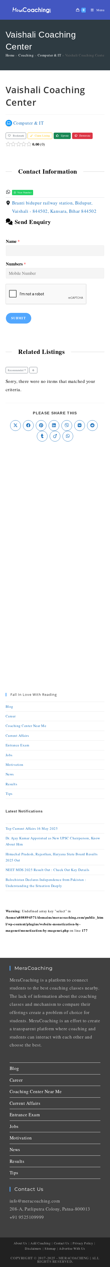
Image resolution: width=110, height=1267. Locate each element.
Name (13, 241)
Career (11, 716)
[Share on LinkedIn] (54, 425)
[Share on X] (15, 425)
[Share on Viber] (66, 425)
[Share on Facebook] (28, 425)
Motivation (14, 764)
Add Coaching (40, 1243)
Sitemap (50, 1248)
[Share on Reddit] (92, 425)
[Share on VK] (79, 425)
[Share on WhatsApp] (67, 436)
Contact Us (61, 1243)
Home (10, 55)
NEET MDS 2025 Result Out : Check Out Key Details (47, 869)
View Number (24, 192)
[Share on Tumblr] (42, 436)
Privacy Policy (83, 1243)
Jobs (9, 755)
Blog (9, 706)
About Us (20, 1243)
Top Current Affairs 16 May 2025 (32, 828)
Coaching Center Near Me (26, 725)
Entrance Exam (17, 745)
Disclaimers (33, 1248)
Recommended (15, 370)
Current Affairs (17, 735)
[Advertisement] (55, 507)
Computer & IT (49, 55)
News (10, 774)
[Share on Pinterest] (41, 425)
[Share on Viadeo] (55, 436)
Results (11, 784)
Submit (18, 318)
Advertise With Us (72, 1248)
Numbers (16, 264)
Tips (9, 793)
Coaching (26, 55)
